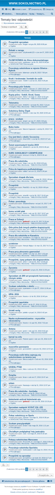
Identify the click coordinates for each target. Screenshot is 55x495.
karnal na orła (15, 337)
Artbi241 (26, 105)
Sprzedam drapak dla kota (21, 177)
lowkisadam (27, 450)
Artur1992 (26, 139)
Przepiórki (13, 185)
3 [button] (33, 32)
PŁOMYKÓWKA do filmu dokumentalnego (28, 60)
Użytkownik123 (28, 52)
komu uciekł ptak (17, 211)
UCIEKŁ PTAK (15, 367)
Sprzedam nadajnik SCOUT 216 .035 (26, 407)
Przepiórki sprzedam (18, 42)
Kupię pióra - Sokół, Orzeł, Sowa (24, 95)
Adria (25, 97)
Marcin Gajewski (29, 129)
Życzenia (13, 268)
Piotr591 (26, 187)
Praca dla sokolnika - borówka (23, 391)
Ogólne (13, 46)
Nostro (25, 296)
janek (25, 331)
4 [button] (36, 32)
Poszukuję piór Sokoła (19, 87)
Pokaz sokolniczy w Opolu (21, 415)
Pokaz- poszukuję (17, 201)
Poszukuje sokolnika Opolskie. (23, 448)
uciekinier (13, 243)
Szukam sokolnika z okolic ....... (24, 286)
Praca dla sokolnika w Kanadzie (24, 235)
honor (25, 89)
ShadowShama (28, 203)
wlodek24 (26, 147)
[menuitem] (8, 9)
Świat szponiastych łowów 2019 (24, 145)
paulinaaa (26, 62)
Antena (12, 329)
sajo (24, 409)
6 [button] (43, 32)
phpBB (23, 486)
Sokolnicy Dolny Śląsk (19, 111)
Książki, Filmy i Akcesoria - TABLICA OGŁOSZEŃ (28, 90)
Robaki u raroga (16, 50)
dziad (25, 121)
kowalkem (26, 238)
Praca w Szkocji (16, 219)
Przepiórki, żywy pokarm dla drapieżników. (29, 260)
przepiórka (27, 458)
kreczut (26, 155)
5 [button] (40, 32)
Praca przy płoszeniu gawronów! (24, 252)
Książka (12, 375)
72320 (25, 81)
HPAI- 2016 (14, 294)
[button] (46, 32)
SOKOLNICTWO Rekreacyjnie (21, 64)
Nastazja (26, 385)
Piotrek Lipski (28, 339)
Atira (24, 369)
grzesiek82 (27, 349)
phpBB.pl (39, 489)
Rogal (25, 44)
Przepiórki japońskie (18, 302)
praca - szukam (16, 119)
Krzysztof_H (27, 442)
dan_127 (26, 229)
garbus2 (26, 221)
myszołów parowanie (19, 347)
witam (11, 383)
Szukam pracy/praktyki (19, 423)
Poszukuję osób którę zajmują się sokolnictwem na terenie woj (25, 356)
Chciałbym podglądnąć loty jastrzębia (26, 431)
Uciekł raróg (14, 310)
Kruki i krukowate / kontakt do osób (25, 78)
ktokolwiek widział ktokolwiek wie (25, 399)
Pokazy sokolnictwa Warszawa (23, 440)
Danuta (25, 417)
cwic (24, 434)
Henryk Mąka (28, 246)
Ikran (25, 377)
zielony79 (26, 280)
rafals (25, 171)
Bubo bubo (14, 127)
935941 (25, 113)
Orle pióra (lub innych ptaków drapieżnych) (29, 227)
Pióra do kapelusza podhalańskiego (26, 169)
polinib (25, 254)
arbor (25, 262)
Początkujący (15, 74)
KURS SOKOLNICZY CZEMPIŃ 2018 (25, 153)
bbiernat (26, 73)
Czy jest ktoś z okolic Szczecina (24, 137)
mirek (25, 213)
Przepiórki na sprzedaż (20, 456)
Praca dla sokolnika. (18, 161)
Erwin (25, 426)
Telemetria (13, 103)
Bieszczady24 (28, 359)
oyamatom (27, 288)
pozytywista (27, 179)
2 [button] (30, 32)
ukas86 (25, 195)
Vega (25, 163)
